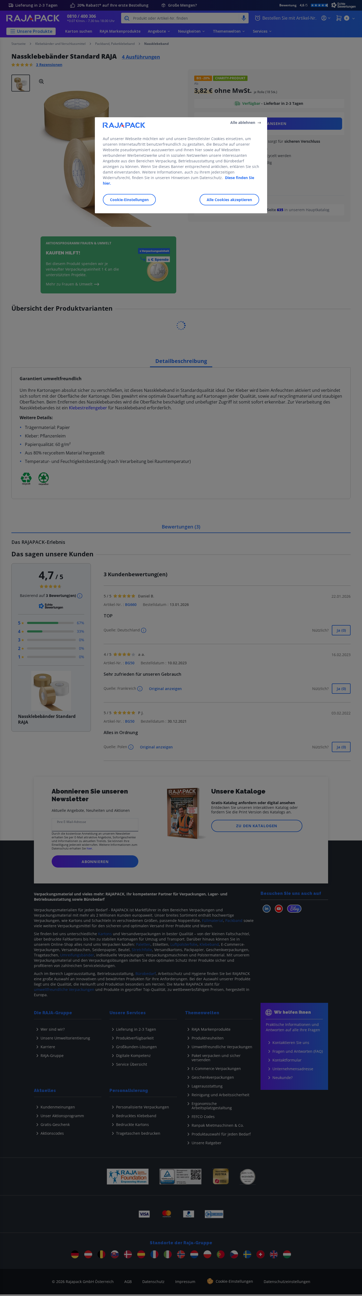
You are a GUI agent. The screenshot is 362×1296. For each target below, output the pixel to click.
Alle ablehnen (242, 122)
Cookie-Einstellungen (129, 199)
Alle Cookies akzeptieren (229, 199)
